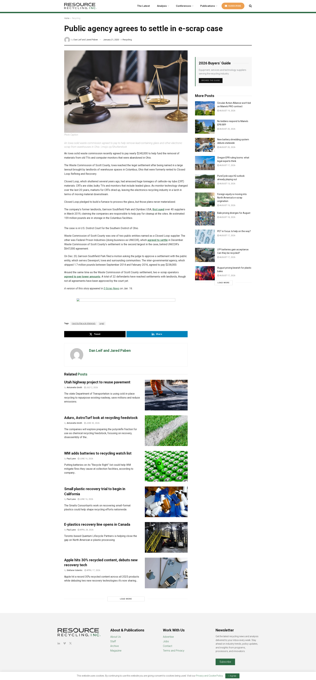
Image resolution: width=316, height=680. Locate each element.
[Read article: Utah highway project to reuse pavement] (166, 395)
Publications (207, 5)
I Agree (232, 676)
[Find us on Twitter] (70, 643)
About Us (115, 636)
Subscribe (234, 6)
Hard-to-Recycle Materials (84, 323)
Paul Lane (71, 459)
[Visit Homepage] (80, 6)
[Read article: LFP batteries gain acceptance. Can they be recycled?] (205, 255)
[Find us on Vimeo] (64, 643)
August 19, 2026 (227, 111)
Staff (113, 641)
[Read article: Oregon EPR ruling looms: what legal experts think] (205, 163)
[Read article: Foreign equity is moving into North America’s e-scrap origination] (205, 200)
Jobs (166, 641)
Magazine (115, 650)
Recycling (76, 18)
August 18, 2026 (227, 217)
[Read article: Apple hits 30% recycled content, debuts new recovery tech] (166, 573)
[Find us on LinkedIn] (59, 643)
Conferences (183, 5)
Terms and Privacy (173, 650)
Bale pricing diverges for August (233, 213)
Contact (167, 646)
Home (66, 18)
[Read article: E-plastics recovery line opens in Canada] (166, 537)
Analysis (162, 5)
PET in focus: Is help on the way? (234, 231)
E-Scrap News (111, 288)
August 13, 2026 (227, 183)
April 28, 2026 (86, 530)
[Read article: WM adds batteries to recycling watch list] (166, 466)
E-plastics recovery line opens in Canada (97, 524)
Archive (114, 646)
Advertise (168, 636)
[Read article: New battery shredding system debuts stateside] (205, 145)
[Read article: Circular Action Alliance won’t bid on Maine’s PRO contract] (205, 108)
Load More (126, 599)
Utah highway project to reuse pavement (97, 382)
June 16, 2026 (86, 459)
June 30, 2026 (93, 423)
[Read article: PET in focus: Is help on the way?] (205, 237)
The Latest (143, 5)
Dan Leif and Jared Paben (86, 39)
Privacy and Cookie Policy (209, 675)
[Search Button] (250, 6)
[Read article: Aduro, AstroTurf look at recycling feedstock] (166, 430)
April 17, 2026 (93, 570)
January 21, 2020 (111, 39)
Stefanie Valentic (74, 570)
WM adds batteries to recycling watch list (98, 453)
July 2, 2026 (92, 387)
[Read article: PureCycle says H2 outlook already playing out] (205, 181)
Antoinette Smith (74, 387)
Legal (101, 323)
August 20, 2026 (227, 129)
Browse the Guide (210, 80)
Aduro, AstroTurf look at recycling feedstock (101, 418)
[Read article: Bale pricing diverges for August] (205, 218)
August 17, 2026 (227, 165)
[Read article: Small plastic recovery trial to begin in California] (166, 501)
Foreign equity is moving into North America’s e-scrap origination (232, 197)
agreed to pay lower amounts (82, 276)
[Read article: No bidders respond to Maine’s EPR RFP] (205, 127)
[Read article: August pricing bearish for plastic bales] (205, 273)
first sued (158, 209)
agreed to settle (157, 240)
